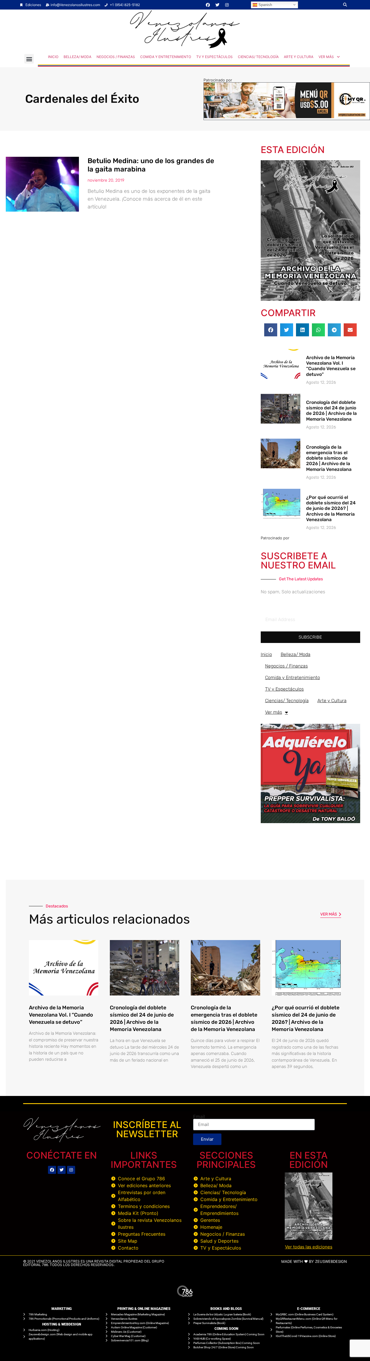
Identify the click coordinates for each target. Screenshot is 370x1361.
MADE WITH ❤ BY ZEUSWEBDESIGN (314, 1261)
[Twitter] (217, 5)
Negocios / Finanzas (116, 57)
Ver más (326, 57)
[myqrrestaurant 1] (287, 116)
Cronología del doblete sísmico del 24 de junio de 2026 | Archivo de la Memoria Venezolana (331, 411)
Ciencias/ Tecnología (258, 57)
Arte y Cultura (298, 57)
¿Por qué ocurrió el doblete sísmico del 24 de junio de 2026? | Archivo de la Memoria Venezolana (331, 508)
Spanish (264, 4)
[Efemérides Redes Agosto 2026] (185, 47)
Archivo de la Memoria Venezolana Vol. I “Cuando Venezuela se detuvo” (331, 366)
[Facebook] (208, 5)
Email (199, 1116)
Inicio (53, 57)
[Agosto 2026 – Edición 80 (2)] (310, 299)
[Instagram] (227, 5)
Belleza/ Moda (77, 57)
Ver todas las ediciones (308, 1247)
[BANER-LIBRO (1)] (310, 821)
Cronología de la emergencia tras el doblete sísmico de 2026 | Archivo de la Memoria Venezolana (329, 458)
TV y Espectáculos (214, 57)
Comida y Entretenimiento (165, 57)
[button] (345, 5)
